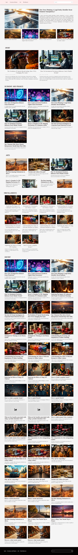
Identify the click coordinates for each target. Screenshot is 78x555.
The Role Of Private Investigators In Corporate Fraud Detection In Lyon (61, 124)
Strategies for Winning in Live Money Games (30, 206)
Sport (7, 2)
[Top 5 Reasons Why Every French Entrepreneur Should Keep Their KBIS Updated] (16, 136)
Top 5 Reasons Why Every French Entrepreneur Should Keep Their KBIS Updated (15, 146)
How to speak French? (34, 398)
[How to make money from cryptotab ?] (62, 409)
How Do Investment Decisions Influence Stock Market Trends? (56, 72)
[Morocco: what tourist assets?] (16, 532)
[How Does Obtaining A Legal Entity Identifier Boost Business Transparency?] (21, 18)
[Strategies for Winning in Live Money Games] (30, 200)
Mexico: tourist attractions (11, 39)
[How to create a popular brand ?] (30, 239)
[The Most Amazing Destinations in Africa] (16, 164)
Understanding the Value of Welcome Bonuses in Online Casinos (30, 227)
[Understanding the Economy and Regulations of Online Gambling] (65, 200)
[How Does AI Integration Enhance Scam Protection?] (16, 95)
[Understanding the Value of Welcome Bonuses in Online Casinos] (30, 219)
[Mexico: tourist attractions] (13, 33)
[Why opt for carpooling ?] (62, 451)
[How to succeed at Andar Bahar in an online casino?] (65, 33)
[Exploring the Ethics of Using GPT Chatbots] (65, 219)
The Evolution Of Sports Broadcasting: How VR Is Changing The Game (21, 72)
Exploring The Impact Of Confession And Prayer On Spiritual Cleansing (13, 207)
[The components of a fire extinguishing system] (39, 430)
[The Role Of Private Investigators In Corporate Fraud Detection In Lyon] (62, 116)
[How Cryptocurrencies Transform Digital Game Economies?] (30, 33)
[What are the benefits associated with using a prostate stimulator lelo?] (16, 409)
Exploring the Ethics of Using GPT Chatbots (65, 226)
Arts (20, 2)
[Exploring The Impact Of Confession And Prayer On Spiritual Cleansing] (13, 200)
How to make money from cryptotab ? (62, 417)
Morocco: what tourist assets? (13, 540)
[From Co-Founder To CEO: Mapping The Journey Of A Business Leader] (39, 116)
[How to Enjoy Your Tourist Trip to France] (39, 511)
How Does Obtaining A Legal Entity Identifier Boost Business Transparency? (61, 104)
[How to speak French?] (39, 390)
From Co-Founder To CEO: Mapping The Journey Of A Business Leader (38, 124)
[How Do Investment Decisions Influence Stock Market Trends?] (56, 59)
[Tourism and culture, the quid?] (39, 164)
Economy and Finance (13, 2)
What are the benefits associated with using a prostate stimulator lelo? (15, 417)
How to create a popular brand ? (30, 246)
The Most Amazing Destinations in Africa (47, 181)
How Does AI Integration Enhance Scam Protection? (14, 103)
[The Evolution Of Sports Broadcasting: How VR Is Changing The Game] (21, 59)
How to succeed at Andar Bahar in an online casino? (65, 40)
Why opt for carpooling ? (58, 458)
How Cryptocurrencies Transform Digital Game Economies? (29, 40)
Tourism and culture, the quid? (37, 172)
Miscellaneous (25, 2)
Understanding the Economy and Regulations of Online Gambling (65, 207)
